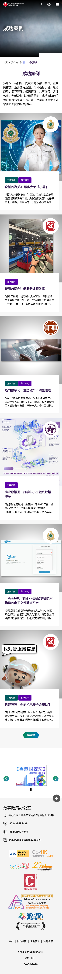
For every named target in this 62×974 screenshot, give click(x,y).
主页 (11, 941)
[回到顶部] (56, 798)
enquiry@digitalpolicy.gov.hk (24, 839)
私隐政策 (48, 941)
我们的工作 (16, 62)
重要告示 (35, 941)
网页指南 (21, 941)
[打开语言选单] (49, 4)
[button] (6, 778)
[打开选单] (57, 4)
